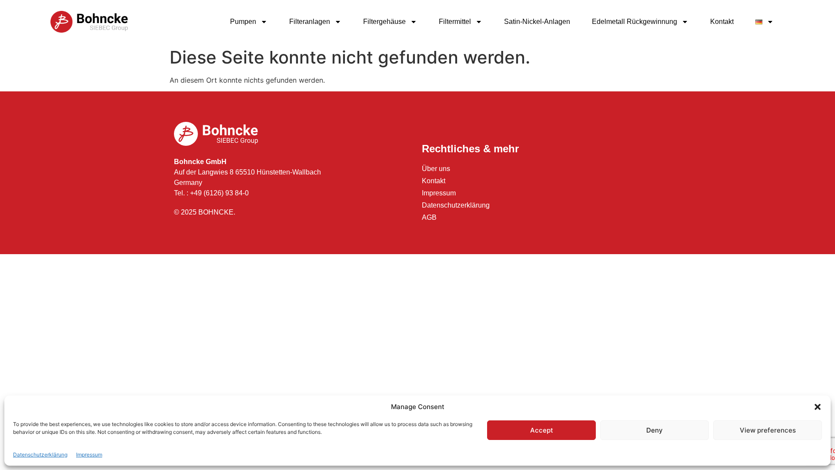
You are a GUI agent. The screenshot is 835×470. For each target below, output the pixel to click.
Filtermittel (455, 21)
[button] (817, 407)
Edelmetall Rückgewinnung (634, 21)
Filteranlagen (309, 21)
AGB (429, 217)
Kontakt (722, 21)
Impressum (89, 454)
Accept (541, 430)
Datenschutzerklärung (40, 454)
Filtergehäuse (384, 21)
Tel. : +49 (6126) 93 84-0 (211, 193)
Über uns (436, 168)
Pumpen (243, 21)
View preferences (768, 430)
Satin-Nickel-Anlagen (537, 21)
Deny (654, 430)
